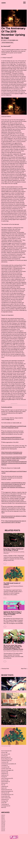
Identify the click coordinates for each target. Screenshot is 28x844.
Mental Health (4, 781)
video (23, 498)
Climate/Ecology (5, 760)
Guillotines (4, 773)
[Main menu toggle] (24, 2)
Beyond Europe (7, 551)
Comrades (3, 765)
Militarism (21, 586)
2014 (2, 828)
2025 (2, 816)
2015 (2, 827)
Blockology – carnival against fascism (5, 707)
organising (3, 786)
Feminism (3, 772)
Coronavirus (4, 767)
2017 (2, 824)
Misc (2, 784)
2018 (2, 823)
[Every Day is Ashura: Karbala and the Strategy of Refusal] (13, 716)
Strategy (3, 801)
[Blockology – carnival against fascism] (13, 699)
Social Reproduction (6, 794)
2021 (2, 819)
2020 (2, 821)
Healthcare (4, 775)
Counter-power (5, 768)
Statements (4, 799)
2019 (2, 822)
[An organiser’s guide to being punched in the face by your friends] (13, 683)
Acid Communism (5, 750)
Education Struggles (6, 770)
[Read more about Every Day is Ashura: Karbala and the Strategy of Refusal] (14, 540)
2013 (2, 829)
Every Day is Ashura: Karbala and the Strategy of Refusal (13, 549)
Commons (3, 762)
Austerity (3, 755)
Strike (5, 553)
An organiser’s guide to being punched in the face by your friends (9, 691)
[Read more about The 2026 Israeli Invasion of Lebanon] (14, 573)
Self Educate (4, 793)
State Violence (7, 587)
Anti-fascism (4, 754)
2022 (2, 818)
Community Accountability (7, 763)
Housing (3, 776)
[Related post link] (5, 563)
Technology (4, 804)
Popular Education (5, 789)
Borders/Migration (5, 759)
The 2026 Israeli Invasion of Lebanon (12, 583)
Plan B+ (3, 788)
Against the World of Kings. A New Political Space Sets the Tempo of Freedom (12, 613)
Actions (3, 752)
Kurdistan (3, 780)
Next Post (24, 668)
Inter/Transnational (7, 42)
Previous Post (4, 668)
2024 (2, 817)
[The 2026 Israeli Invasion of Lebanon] (13, 736)
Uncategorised (5, 805)
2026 (2, 815)
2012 (2, 830)
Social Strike (21, 551)
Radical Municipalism (6, 791)
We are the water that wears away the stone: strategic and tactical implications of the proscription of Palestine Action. (13, 647)
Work (7, 553)
